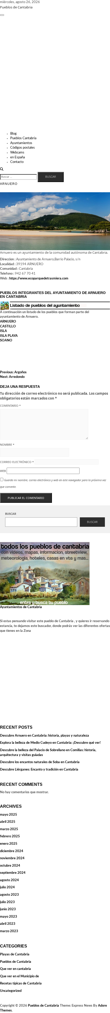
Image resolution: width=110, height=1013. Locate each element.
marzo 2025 (9, 829)
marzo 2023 (9, 931)
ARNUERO (8, 321)
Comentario (10, 405)
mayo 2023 (8, 916)
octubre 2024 (10, 865)
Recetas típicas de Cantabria (21, 983)
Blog (13, 133)
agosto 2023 (9, 894)
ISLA (3, 331)
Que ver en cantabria (15, 969)
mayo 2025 (8, 814)
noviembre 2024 (12, 858)
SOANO (6, 340)
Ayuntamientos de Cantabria (21, 607)
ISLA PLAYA (9, 336)
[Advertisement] (55, 74)
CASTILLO (8, 326)
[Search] (1, 169)
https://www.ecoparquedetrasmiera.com (38, 278)
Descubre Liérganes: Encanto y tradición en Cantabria (39, 769)
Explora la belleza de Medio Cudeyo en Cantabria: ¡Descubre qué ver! (50, 743)
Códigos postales (22, 147)
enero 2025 (8, 843)
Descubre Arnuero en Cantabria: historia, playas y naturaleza (44, 735)
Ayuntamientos (21, 143)
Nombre (7, 444)
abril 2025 (7, 822)
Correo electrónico (17, 462)
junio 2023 (8, 909)
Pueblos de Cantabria (16, 7)
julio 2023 (7, 902)
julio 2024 (7, 887)
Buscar (10, 513)
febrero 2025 (10, 836)
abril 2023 (7, 924)
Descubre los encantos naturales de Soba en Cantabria (40, 762)
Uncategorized (10, 991)
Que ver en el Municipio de (19, 976)
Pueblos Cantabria (23, 138)
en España (17, 157)
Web (3, 471)
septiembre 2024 (13, 873)
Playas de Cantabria (14, 954)
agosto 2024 (9, 880)
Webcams (17, 152)
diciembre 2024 (11, 851)
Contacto (17, 162)
